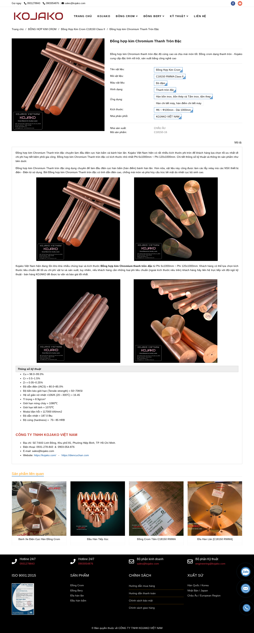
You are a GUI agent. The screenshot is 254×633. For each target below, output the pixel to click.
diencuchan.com (79, 455)
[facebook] (234, 3)
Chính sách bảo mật (141, 600)
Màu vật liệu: (117, 82)
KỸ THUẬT (178, 16)
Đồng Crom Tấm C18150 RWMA (156, 539)
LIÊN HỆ (200, 16)
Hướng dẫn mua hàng (142, 585)
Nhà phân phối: (119, 116)
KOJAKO (103, 16)
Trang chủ (18, 29)
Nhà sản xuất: (118, 128)
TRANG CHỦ (83, 16)
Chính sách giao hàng (142, 607)
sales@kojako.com (75, 3)
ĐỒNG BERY (153, 16)
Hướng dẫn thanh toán (142, 593)
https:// (66, 455)
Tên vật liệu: (117, 69)
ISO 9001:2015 (24, 575)
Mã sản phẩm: (119, 132)
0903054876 (52, 3)
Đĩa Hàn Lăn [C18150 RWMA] (215, 539)
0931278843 (34, 3)
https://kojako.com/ (45, 455)
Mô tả (237, 142)
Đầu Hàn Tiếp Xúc (97, 539)
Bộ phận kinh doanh (150, 559)
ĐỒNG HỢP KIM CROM (42, 29)
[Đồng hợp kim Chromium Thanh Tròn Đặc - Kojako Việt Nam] (39, 508)
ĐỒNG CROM (126, 16)
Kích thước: (117, 109)
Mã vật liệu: (117, 75)
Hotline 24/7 (28, 559)
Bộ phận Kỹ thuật (206, 559)
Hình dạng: (116, 89)
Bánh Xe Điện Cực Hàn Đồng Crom (39, 539)
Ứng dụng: (116, 99)
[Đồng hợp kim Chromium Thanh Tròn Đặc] (38, 16)
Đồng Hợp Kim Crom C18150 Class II (83, 29)
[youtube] (241, 3)
